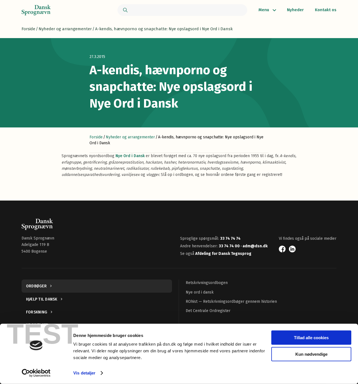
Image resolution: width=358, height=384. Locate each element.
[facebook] (282, 249)
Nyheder (295, 9)
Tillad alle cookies (311, 337)
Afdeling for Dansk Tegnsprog (223, 253)
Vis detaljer (84, 373)
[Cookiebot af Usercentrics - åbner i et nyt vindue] (36, 373)
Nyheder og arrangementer (65, 28)
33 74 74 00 (230, 246)
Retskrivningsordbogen (207, 282)
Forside (28, 28)
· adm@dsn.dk (254, 246)
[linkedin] (292, 249)
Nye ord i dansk (200, 292)
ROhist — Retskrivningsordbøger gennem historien (231, 301)
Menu (263, 9)
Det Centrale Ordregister (208, 310)
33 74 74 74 (230, 238)
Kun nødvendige (311, 354)
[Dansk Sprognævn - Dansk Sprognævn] (36, 10)
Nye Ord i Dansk (130, 155)
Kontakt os (325, 9)
